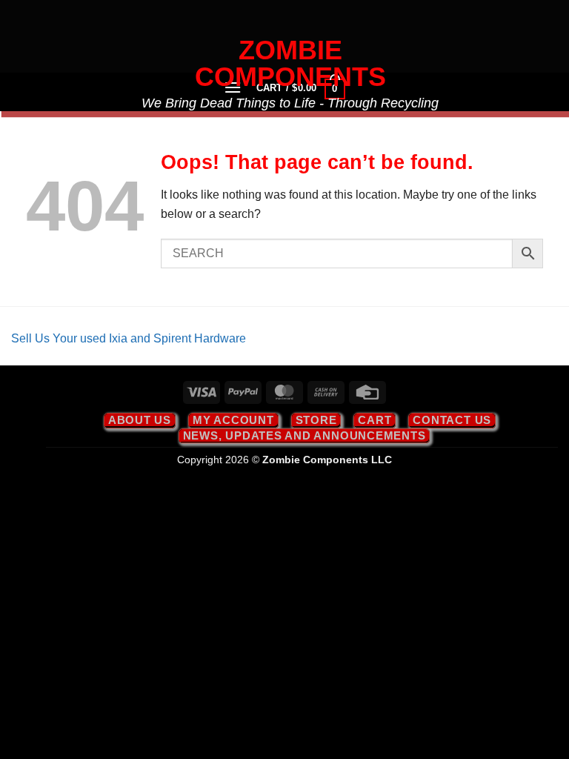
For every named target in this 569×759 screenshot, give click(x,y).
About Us (139, 420)
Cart (374, 420)
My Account (233, 420)
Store (316, 420)
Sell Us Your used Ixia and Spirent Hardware (128, 338)
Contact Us (452, 420)
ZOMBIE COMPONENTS (290, 63)
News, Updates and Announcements (304, 435)
